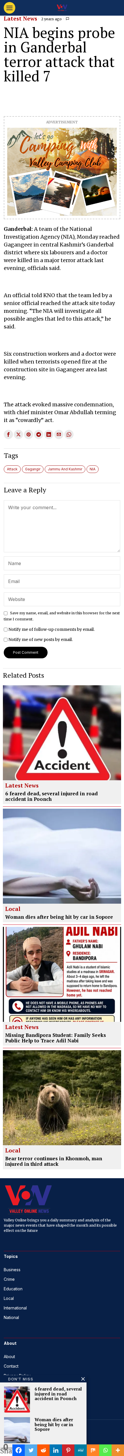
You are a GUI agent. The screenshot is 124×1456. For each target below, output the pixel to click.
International (15, 1307)
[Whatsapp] (105, 1450)
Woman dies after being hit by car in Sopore (59, 917)
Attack (12, 469)
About (9, 1356)
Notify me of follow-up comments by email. (51, 629)
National (11, 1317)
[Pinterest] (68, 1450)
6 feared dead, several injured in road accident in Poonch (51, 796)
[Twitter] (31, 1450)
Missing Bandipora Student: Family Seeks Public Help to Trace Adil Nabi (55, 1038)
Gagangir (32, 469)
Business (12, 1269)
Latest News (20, 19)
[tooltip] (8, 434)
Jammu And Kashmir (65, 469)
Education (13, 1288)
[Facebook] (18, 1450)
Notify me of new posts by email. (40, 639)
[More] (118, 1450)
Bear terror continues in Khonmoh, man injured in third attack (53, 1161)
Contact (11, 1366)
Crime (9, 1279)
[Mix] (93, 1450)
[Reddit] (43, 1450)
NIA (92, 469)
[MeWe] (80, 1450)
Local (12, 909)
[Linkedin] (56, 1450)
